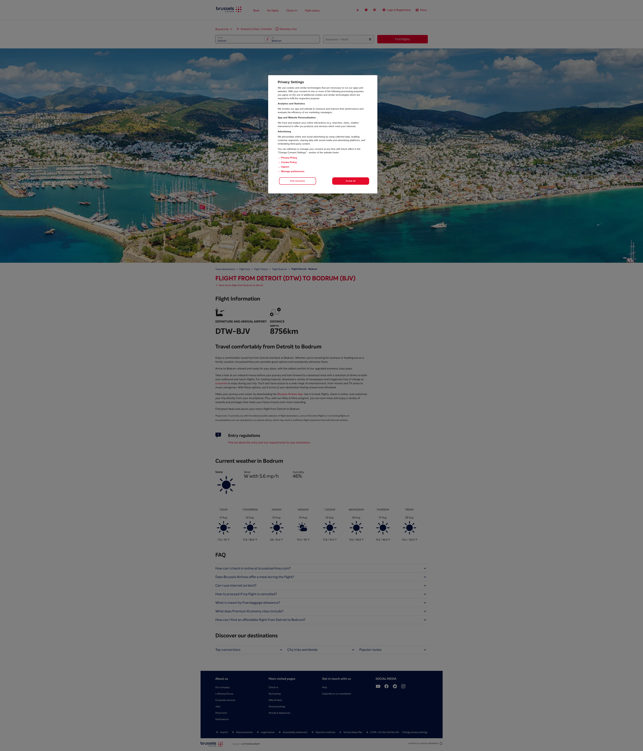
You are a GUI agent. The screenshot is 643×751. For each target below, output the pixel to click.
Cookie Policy (289, 162)
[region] (322, 134)
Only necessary (297, 181)
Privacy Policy (289, 157)
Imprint (285, 166)
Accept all (351, 181)
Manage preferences (292, 171)
